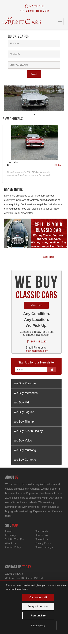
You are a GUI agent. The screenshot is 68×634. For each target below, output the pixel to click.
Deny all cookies (38, 606)
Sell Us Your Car (14, 539)
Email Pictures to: (36, 347)
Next (62, 153)
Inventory (10, 535)
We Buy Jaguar (24, 412)
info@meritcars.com (37, 11)
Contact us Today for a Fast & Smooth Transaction (36, 333)
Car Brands (41, 531)
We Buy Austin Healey (28, 431)
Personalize (38, 615)
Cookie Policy (13, 547)
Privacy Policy (43, 543)
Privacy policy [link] (38, 625)
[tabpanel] (34, 96)
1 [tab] (34, 114)
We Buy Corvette (25, 459)
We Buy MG (21, 402)
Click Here (48, 256)
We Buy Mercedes (26, 393)
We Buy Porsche (25, 383)
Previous (8, 153)
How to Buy (41, 535)
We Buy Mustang (25, 450)
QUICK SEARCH (18, 36)
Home (8, 531)
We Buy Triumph (24, 421)
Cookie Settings (44, 547)
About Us (10, 543)
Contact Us (41, 539)
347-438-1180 (36, 6)
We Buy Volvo (23, 440)
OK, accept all (38, 597)
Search (34, 74)
